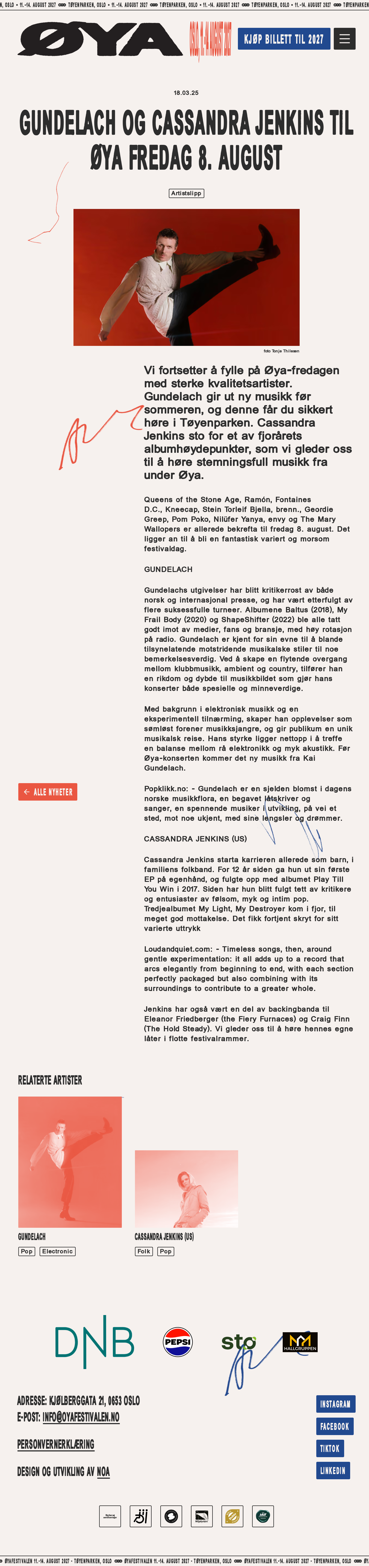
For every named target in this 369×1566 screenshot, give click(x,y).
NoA (103, 1472)
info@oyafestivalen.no (81, 1418)
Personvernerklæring (56, 1445)
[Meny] (345, 39)
